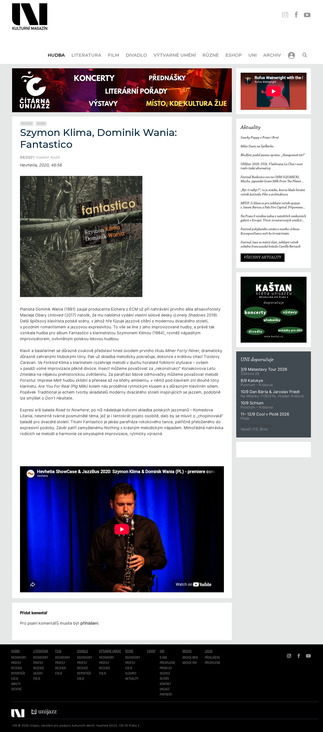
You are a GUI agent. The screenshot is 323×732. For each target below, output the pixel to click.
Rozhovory (18, 658)
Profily (16, 663)
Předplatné (167, 663)
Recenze (26, 123)
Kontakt (165, 684)
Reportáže (18, 673)
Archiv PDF (189, 663)
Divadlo (136, 55)
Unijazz (165, 689)
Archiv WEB (190, 658)
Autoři (164, 679)
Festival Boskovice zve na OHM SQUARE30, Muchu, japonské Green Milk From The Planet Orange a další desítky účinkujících (271, 179)
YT (307, 15)
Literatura (86, 55)
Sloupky (130, 673)
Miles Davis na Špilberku (257, 146)
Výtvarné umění (175, 55)
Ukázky (38, 673)
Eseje (14, 679)
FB (296, 15)
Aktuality (251, 127)
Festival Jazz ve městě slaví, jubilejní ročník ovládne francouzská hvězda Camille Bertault (271, 244)
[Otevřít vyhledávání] (305, 55)
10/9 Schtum (252, 403)
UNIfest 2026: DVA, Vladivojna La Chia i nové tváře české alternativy (272, 166)
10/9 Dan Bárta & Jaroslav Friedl (271, 391)
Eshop (233, 55)
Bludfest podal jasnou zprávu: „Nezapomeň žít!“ (273, 155)
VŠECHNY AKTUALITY (262, 258)
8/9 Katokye (252, 380)
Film (113, 55)
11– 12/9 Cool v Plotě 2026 (265, 414)
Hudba (56, 55)
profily (38, 663)
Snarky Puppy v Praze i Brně (260, 137)
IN (285, 15)
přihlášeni (89, 623)
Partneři (166, 694)
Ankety (16, 684)
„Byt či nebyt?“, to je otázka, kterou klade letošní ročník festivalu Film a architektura (273, 192)
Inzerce (165, 673)
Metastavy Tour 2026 (264, 369)
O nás (163, 658)
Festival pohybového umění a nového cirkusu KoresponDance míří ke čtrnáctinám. (270, 231)
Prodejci (166, 668)
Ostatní (16, 689)
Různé (210, 55)
